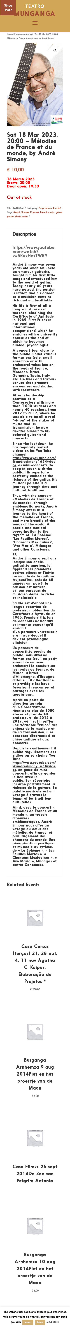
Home (10, 34)
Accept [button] (27, 1322)
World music (21, 216)
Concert (34, 212)
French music (47, 212)
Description (24, 234)
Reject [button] (40, 1322)
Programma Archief (23, 34)
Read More (52, 1322)
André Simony (21, 212)
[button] (55, 50)
